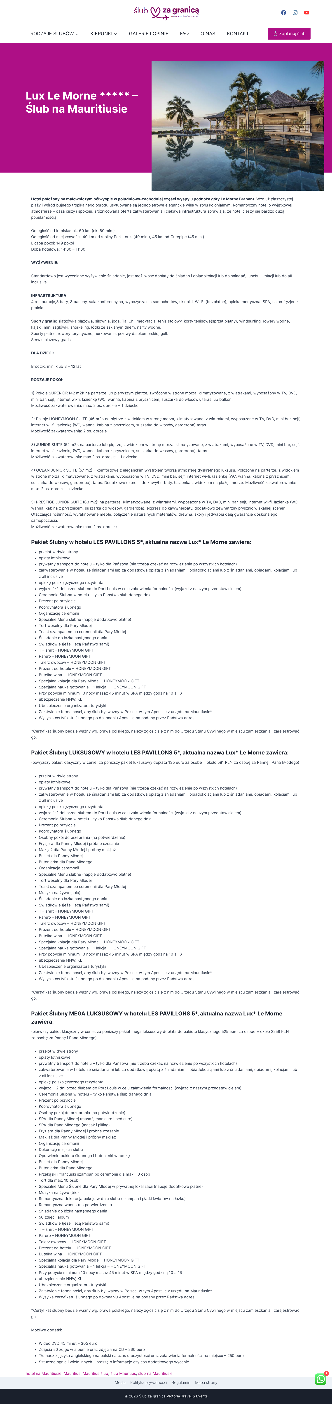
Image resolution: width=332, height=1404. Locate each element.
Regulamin (181, 1382)
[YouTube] (307, 13)
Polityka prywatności (148, 1382)
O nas (208, 33)
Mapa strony (206, 1382)
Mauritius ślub (95, 1373)
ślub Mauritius (123, 1373)
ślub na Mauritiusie (155, 1373)
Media (120, 1382)
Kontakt (238, 33)
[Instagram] (295, 13)
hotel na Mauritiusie (43, 1373)
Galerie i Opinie (148, 33)
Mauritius (72, 1373)
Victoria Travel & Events (187, 1396)
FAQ (184, 33)
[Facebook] (284, 13)
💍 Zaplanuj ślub (289, 33)
